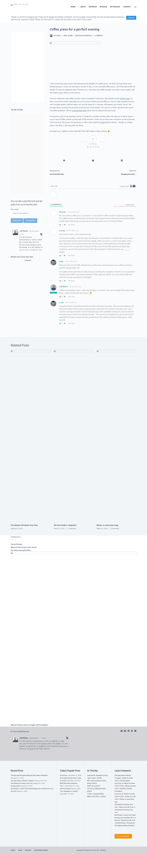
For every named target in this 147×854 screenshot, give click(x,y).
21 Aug (21, 234)
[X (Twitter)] (93, 160)
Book (20, 850)
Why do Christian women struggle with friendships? (29, 725)
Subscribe (131, 18)
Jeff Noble (63, 287)
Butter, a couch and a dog (107, 525)
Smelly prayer (15, 786)
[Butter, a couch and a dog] (116, 436)
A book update (125, 781)
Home (73, 7)
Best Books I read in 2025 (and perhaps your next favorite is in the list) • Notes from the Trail (125, 817)
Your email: (15, 209)
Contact (127, 7)
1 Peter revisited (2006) (95, 794)
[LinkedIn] (121, 160)
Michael (62, 212)
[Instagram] (125, 731)
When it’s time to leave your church (24, 547)
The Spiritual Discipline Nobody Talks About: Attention (29, 775)
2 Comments (71, 528)
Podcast (28, 850)
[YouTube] (135, 731)
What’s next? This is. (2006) (96, 796)
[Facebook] (64, 160)
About (83, 7)
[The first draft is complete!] (73, 436)
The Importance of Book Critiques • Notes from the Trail (124, 778)
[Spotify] (132, 731)
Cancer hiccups (16, 544)
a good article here (79, 110)
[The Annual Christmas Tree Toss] (30, 436)
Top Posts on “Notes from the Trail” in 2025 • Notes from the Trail (125, 786)
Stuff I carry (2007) (93, 786)
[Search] (135, 7)
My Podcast (115, 7)
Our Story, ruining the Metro (21, 550)
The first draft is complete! (65, 525)
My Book (103, 7)
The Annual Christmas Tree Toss (24, 525)
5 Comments (98, 36)
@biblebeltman (34, 231)
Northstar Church (41, 850)
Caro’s (102, 122)
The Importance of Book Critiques (22, 781)
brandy (62, 231)
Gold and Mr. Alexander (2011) (97, 775)
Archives (93, 7)
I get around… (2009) (94, 778)
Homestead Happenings (83, 36)
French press (125, 98)
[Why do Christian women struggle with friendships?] (73, 637)
